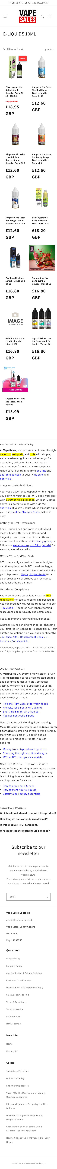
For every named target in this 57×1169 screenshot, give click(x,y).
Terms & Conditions (16, 1002)
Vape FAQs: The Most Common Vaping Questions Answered (25, 1094)
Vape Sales (23, 1163)
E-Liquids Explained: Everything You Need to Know (27, 1106)
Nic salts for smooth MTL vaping (22, 707)
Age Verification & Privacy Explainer (24, 973)
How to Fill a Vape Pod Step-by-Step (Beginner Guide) (24, 1117)
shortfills (5, 478)
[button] (42, 16)
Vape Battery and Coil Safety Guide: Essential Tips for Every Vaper (24, 1128)
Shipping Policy (14, 965)
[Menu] (5, 16)
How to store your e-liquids (19, 789)
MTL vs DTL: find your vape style (22, 757)
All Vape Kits (9, 636)
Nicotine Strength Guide (25, 512)
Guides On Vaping (15, 1078)
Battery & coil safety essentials (21, 793)
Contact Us (12, 1051)
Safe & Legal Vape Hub (17, 994)
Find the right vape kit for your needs (25, 703)
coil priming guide (40, 541)
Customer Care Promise (18, 980)
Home (9, 1043)
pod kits (41, 470)
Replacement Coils (31, 636)
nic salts (39, 474)
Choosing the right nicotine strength (25, 753)
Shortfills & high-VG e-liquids (20, 711)
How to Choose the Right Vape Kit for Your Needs (28, 1139)
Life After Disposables (17, 1085)
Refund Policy (13, 1016)
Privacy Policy (13, 958)
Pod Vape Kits (20, 641)
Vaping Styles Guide (33, 574)
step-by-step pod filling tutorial (32, 545)
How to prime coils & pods (19, 785)
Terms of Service (14, 1009)
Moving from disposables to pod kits (25, 749)
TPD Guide (6, 607)
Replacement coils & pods (18, 715)
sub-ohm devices (10, 474)
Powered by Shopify (36, 1163)
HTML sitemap (13, 1023)
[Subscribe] (47, 897)
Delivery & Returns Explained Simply (24, 987)
